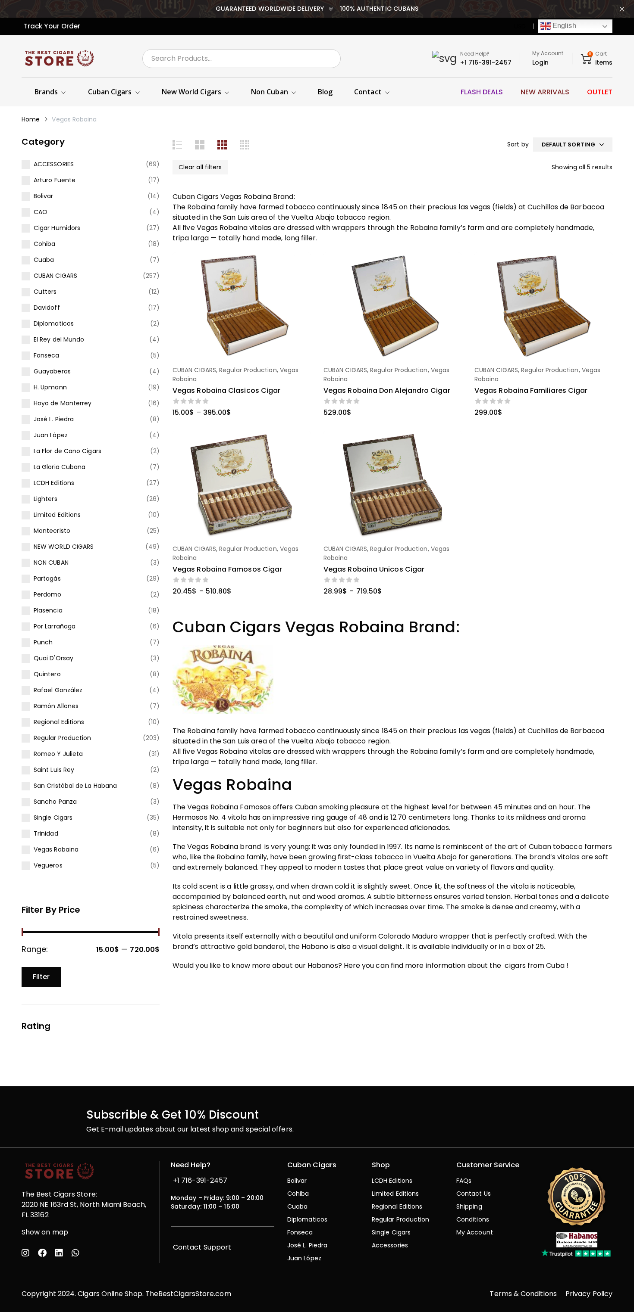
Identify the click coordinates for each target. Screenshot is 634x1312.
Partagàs (47, 578)
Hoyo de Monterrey (62, 403)
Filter (41, 977)
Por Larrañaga (54, 626)
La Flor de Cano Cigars (67, 451)
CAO (40, 212)
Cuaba (44, 259)
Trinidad (46, 833)
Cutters (45, 291)
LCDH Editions (54, 483)
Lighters (45, 498)
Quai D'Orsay (53, 658)
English (563, 25)
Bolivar (43, 196)
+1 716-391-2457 (485, 62)
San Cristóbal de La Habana (75, 785)
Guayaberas (52, 371)
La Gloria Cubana (59, 467)
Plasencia (48, 610)
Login (540, 62)
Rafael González (58, 690)
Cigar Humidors (57, 228)
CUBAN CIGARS (55, 275)
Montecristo (52, 530)
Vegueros (48, 865)
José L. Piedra (54, 419)
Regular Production (62, 738)
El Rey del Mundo (59, 339)
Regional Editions (59, 722)
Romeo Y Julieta (58, 753)
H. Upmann (50, 387)
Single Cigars (53, 817)
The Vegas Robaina (205, 847)
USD (520, 26)
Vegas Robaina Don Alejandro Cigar (386, 390)
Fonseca (47, 355)
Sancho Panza (55, 801)
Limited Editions (57, 514)
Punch (43, 642)
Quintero (47, 674)
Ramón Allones (56, 706)
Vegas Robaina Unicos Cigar (373, 569)
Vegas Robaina (56, 849)
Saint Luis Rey (54, 769)
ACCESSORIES (54, 164)
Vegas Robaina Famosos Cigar (227, 569)
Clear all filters (200, 167)
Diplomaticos (54, 323)
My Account (548, 53)
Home (31, 119)
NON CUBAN (51, 562)
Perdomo (48, 594)
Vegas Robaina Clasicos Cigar (226, 390)
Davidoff (47, 307)
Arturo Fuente (54, 180)
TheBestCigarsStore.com (188, 1294)
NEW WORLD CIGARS (64, 546)
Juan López (51, 435)
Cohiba (44, 243)
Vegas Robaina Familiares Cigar (530, 390)
